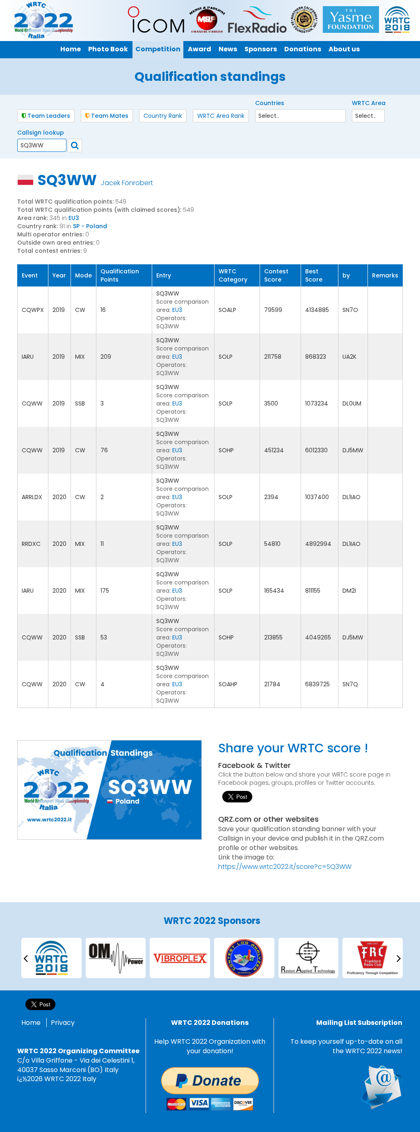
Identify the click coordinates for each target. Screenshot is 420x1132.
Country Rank (163, 116)
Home (31, 1022)
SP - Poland (90, 226)
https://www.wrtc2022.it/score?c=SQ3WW (285, 866)
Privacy (63, 1022)
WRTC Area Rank (220, 116)
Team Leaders (48, 116)
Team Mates (108, 116)
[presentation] (25, 958)
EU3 (73, 218)
